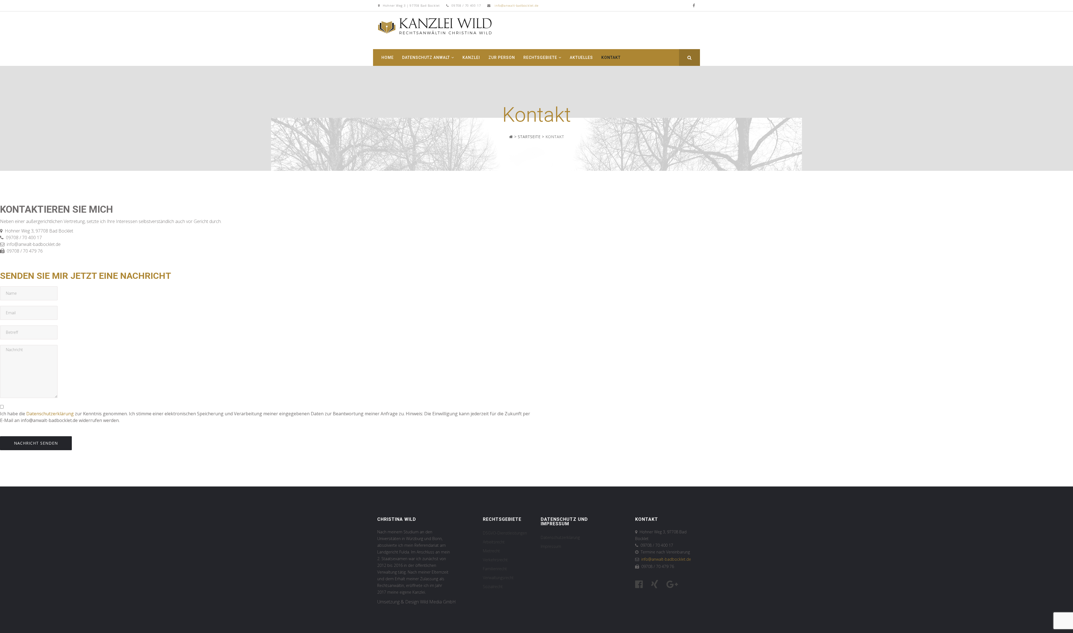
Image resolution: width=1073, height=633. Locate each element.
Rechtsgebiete (540, 57)
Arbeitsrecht (494, 542)
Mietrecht (491, 550)
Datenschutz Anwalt (426, 57)
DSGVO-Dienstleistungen (505, 533)
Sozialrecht (493, 586)
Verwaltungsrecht (498, 577)
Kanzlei (471, 57)
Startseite (529, 136)
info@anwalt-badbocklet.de (516, 5)
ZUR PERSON (501, 57)
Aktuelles (581, 57)
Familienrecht (495, 568)
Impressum (551, 546)
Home (387, 57)
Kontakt (611, 57)
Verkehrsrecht (495, 559)
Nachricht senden (36, 443)
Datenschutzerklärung (50, 414)
